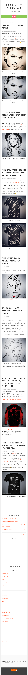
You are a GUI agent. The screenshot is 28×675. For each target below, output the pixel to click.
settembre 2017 (5, 576)
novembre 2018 (5, 573)
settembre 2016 (5, 589)
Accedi (3, 638)
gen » (17, 561)
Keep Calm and (5, 621)
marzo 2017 (4, 579)
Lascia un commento (12, 31)
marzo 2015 (4, 601)
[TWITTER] (14, 670)
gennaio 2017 (4, 582)
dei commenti (5, 644)
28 (16, 555)
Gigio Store (18, 35)
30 (23, 555)
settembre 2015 (5, 598)
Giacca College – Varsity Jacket (7, 618)
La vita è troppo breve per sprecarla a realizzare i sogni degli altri (14, 534)
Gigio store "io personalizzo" (14, 6)
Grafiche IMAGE (17, 459)
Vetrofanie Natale (5, 627)
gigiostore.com (16, 182)
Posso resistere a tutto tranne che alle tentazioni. (11, 521)
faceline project (5, 129)
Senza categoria (5, 624)
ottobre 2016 (4, 585)
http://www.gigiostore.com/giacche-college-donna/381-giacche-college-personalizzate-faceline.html (11, 399)
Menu (15, 16)
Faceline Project (13, 38)
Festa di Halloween (5, 615)
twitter (11, 429)
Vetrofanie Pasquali (5, 630)
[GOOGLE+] (16, 670)
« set (4, 561)
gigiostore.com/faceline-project (14, 336)
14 (16, 549)
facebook (7, 429)
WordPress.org (4, 648)
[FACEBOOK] (12, 670)
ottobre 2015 (4, 595)
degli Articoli (5, 641)
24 (3, 555)
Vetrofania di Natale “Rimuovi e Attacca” (9, 518)
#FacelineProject (11, 299)
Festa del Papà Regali (6, 612)
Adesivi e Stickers (5, 609)
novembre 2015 (5, 592)
